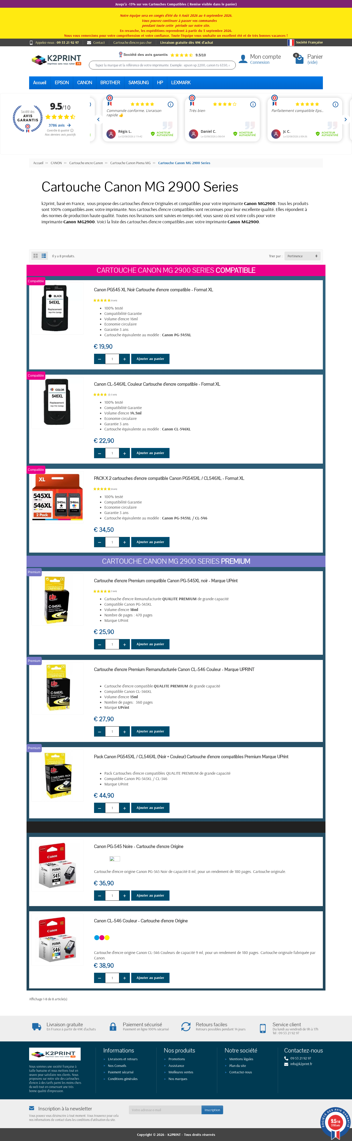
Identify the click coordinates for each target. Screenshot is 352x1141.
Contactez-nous (240, 1072)
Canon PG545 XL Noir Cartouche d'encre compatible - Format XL (153, 290)
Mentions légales (241, 1059)
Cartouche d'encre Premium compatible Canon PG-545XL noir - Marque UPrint (166, 581)
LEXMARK (180, 83)
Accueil (39, 83)
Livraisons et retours (123, 1059)
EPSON (62, 83)
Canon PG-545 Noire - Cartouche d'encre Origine (138, 847)
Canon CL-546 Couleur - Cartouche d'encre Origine (141, 921)
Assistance (176, 1065)
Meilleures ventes (181, 1072)
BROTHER (110, 83)
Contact (99, 42)
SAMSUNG (139, 83)
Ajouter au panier (150, 358)
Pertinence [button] (295, 256)
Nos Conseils (117, 1065)
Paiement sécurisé (120, 1072)
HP (160, 83)
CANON (84, 83)
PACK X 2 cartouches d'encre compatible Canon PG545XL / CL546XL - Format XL (169, 478)
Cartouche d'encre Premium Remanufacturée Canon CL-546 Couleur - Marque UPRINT (174, 670)
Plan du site (237, 1065)
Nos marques (178, 1078)
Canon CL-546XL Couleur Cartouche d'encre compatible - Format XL (157, 384)
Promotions (177, 1059)
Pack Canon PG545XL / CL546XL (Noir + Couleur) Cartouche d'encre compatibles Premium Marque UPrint (191, 757)
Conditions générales (123, 1078)
